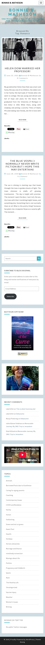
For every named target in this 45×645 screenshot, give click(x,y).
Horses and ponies (13, 544)
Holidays (9, 539)
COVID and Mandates (13, 505)
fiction (8, 515)
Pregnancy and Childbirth (15, 568)
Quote (8, 573)
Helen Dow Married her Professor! (22, 70)
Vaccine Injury (11, 592)
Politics (9, 563)
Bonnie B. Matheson (12, 2)
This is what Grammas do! (25, 409)
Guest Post (10, 529)
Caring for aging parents (15, 490)
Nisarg (22, 642)
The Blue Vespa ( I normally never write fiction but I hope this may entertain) (22, 165)
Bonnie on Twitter (13, 620)
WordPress (30, 639)
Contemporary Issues (14, 500)
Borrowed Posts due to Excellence (18, 485)
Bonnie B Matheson (29, 75)
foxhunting (10, 519)
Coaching (9, 495)
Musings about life (13, 558)
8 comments (22, 78)
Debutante (20, 414)
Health (8, 534)
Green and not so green (14, 524)
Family (8, 510)
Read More (23, 120)
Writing (9, 607)
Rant (8, 578)
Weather (9, 597)
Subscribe (10, 296)
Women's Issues (12, 602)
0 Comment (23, 176)
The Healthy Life (12, 582)
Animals (9, 481)
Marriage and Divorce (14, 548)
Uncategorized (11, 587)
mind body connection (14, 553)
